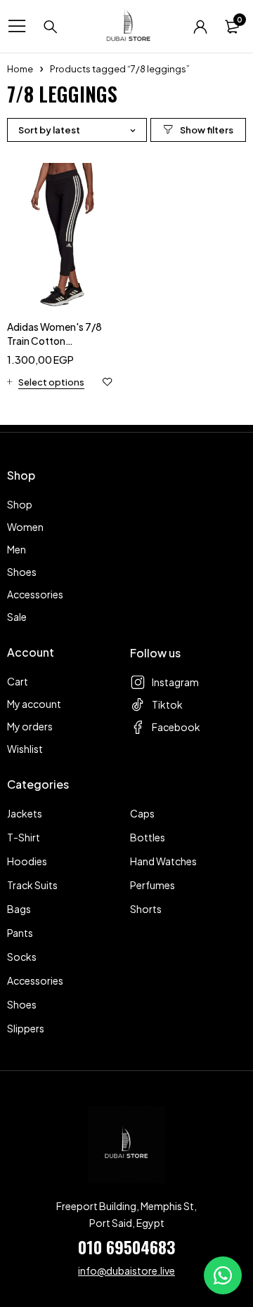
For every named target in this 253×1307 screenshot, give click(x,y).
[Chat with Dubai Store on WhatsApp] (223, 1275)
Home (20, 68)
